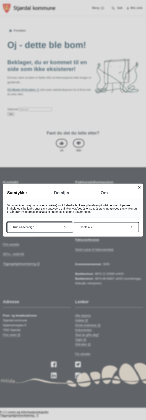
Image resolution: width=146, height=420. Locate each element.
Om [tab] (104, 192)
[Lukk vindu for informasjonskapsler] (139, 187)
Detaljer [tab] (61, 192)
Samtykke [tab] (17, 192)
